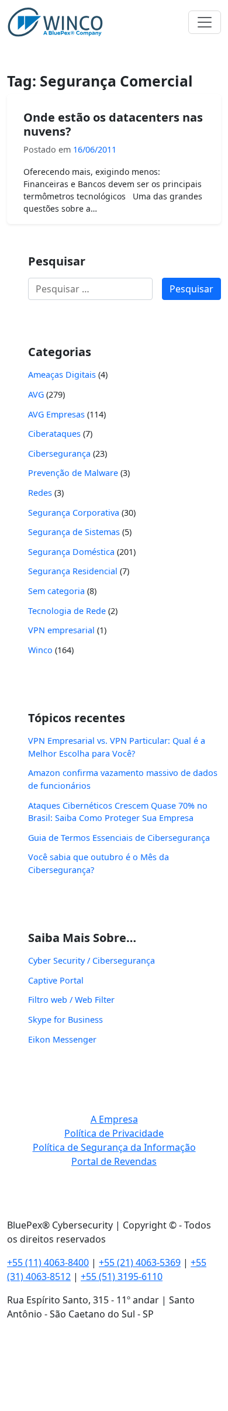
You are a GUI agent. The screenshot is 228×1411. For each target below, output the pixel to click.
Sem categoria (56, 590)
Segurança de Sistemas (74, 531)
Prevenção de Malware (73, 472)
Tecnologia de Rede (67, 610)
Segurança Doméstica (71, 551)
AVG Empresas (56, 414)
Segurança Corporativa (73, 512)
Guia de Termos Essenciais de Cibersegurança (119, 837)
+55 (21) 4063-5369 (140, 1262)
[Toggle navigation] (204, 22)
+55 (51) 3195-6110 (122, 1276)
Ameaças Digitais (62, 374)
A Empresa (114, 1119)
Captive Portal (56, 980)
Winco (40, 650)
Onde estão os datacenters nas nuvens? (113, 124)
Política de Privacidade (114, 1133)
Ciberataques (54, 433)
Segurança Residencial (73, 571)
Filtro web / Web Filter (71, 999)
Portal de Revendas (114, 1161)
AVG (36, 394)
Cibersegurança (59, 453)
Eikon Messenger (62, 1039)
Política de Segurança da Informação (114, 1147)
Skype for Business (65, 1019)
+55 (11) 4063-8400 (48, 1262)
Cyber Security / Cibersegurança (91, 960)
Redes (40, 492)
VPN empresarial (61, 630)
